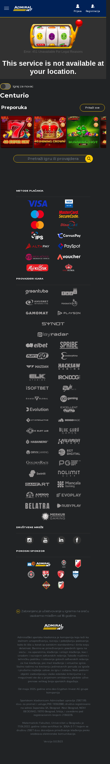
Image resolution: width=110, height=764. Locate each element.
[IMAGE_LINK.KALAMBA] (69, 440)
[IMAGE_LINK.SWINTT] (37, 472)
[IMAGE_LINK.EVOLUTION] (37, 408)
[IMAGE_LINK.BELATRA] (37, 504)
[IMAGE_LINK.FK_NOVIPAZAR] (75, 573)
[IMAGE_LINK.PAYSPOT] (69, 245)
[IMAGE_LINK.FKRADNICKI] (61, 573)
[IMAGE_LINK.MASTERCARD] (37, 223)
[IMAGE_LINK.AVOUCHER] (69, 255)
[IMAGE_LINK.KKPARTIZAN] (64, 562)
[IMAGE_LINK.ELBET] (37, 344)
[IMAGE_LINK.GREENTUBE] (37, 290)
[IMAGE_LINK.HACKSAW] (69, 365)
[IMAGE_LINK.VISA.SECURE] (69, 202)
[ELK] (37, 376)
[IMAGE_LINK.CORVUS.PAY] (69, 234)
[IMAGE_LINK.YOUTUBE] (45, 539)
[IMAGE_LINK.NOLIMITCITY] (69, 472)
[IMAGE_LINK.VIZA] (37, 202)
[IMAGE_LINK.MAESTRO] (37, 213)
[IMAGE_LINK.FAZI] (69, 290)
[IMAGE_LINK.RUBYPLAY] (69, 504)
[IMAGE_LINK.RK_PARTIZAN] (31, 573)
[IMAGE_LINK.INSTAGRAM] (29, 539)
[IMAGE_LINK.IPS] (37, 234)
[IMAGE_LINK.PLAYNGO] (37, 354)
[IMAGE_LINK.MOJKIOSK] (37, 266)
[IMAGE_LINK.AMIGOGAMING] (37, 493)
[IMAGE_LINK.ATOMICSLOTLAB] (37, 429)
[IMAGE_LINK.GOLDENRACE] (37, 461)
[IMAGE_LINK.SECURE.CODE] (69, 213)
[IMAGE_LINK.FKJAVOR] (61, 584)
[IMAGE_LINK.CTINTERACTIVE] (37, 419)
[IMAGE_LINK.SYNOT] (53, 322)
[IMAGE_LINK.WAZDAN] (37, 365)
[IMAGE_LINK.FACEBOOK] (77, 539)
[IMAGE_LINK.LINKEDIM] (61, 539)
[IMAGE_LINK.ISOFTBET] (37, 386)
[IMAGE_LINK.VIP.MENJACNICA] (37, 255)
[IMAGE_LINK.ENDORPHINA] (69, 354)
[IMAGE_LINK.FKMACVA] (46, 584)
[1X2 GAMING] (69, 397)
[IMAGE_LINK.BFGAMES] (69, 386)
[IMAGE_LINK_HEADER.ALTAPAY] (37, 245)
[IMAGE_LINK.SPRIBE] (69, 344)
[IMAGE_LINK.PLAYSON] (69, 312)
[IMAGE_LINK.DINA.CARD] (69, 223)
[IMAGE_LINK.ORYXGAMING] (37, 451)
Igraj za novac (23, 86)
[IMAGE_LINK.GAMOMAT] (37, 312)
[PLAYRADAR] (53, 333)
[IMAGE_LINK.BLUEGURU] (69, 429)
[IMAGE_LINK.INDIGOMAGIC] (69, 419)
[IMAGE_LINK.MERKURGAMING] (53, 515)
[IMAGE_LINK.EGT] (37, 301)
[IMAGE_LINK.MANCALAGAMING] (69, 483)
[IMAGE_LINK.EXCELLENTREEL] (69, 408)
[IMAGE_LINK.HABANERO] (37, 440)
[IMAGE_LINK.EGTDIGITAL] (69, 451)
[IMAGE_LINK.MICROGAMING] (37, 397)
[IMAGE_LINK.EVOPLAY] (69, 493)
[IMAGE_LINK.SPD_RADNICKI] (45, 573)
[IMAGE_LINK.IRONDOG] (69, 376)
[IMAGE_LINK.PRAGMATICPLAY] (69, 301)
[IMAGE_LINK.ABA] (39, 562)
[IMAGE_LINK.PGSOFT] (69, 461)
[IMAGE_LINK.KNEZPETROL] (69, 266)
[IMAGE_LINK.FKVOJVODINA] (78, 562)
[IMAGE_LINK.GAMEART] (37, 483)
